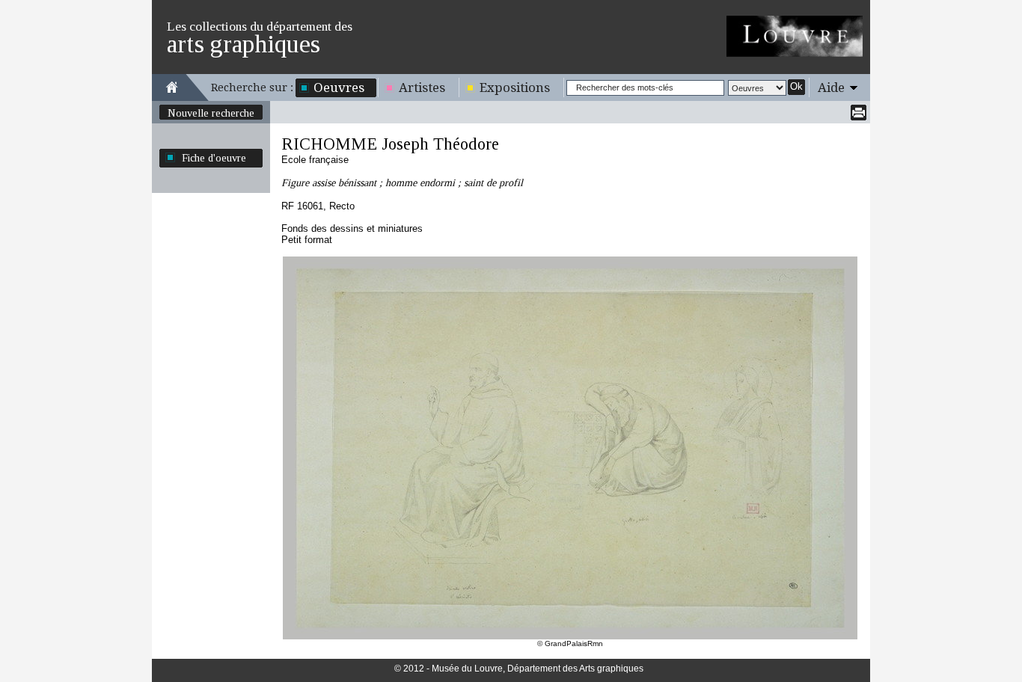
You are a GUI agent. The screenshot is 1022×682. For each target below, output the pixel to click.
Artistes (422, 87)
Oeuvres (338, 87)
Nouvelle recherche (211, 113)
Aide (831, 87)
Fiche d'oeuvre (214, 158)
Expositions (515, 87)
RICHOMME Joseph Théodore (390, 144)
